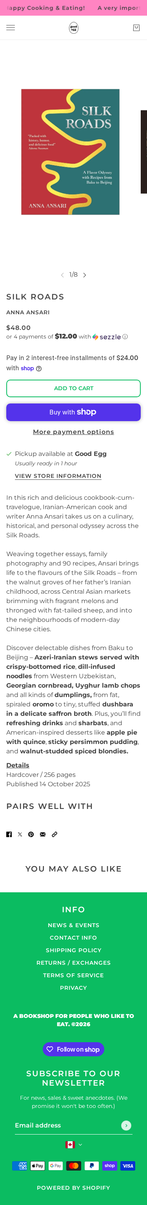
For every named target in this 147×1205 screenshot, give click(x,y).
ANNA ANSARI (28, 312)
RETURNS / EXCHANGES (73, 962)
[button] (73, 336)
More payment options (73, 432)
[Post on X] (20, 834)
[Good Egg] (73, 28)
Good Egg (91, 454)
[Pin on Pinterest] (31, 834)
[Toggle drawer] (10, 27)
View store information (58, 476)
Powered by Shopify (73, 1187)
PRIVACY (73, 987)
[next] (85, 274)
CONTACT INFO (73, 937)
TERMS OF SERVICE (73, 975)
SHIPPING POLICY (74, 950)
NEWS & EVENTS (74, 925)
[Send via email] (43, 834)
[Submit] (126, 1125)
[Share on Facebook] (9, 834)
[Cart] (136, 27)
